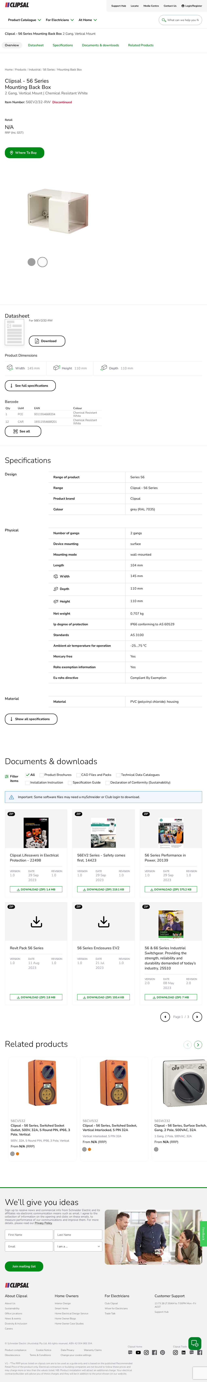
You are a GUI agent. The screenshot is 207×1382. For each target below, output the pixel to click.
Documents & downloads (100, 45)
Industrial (35, 69)
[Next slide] (198, 1045)
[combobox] (78, 1246)
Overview (12, 45)
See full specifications (31, 385)
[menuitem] (24, 20)
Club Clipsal (111, 1303)
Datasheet (36, 45)
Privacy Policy (43, 1223)
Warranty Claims (93, 1350)
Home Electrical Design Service (71, 1313)
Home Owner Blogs (65, 1318)
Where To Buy (26, 153)
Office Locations (13, 1313)
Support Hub (162, 1312)
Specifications (63, 45)
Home (9, 69)
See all (25, 431)
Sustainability (12, 1308)
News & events (13, 1318)
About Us (10, 1303)
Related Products (141, 45)
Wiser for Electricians (116, 1308)
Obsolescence (12, 1355)
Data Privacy (67, 1350)
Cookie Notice (43, 1350)
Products (20, 69)
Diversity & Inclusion (16, 1323)
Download (49, 341)
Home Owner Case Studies (69, 1323)
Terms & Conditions (40, 1355)
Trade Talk (110, 1313)
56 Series (49, 69)
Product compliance (15, 1350)
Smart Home (61, 1308)
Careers (9, 1328)
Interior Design (63, 1303)
